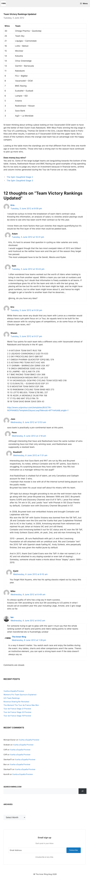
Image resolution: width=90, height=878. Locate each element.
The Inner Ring (19, 637)
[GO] (82, 791)
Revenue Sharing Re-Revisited (16, 701)
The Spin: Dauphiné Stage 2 (20, 177)
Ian (12, 617)
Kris (13, 205)
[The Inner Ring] (3, 3)
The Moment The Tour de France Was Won (21, 705)
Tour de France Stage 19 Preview (17, 716)
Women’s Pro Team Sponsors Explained (20, 694)
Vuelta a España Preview (14, 691)
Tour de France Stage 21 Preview (17, 709)
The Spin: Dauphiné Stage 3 (20, 180)
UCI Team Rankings (12, 698)
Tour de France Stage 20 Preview (17, 712)
